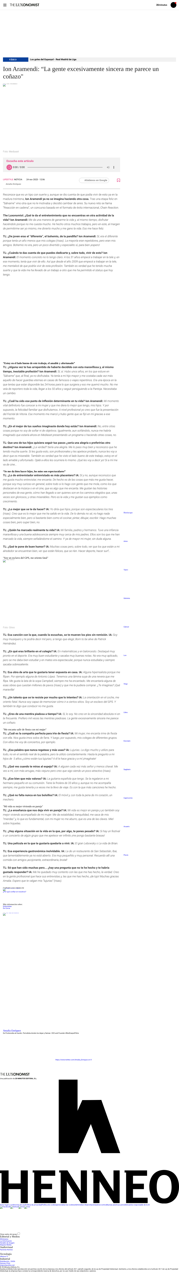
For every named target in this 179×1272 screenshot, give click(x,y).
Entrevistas (7, 906)
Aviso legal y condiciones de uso (12, 1205)
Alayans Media (5, 1245)
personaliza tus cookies (65, 1205)
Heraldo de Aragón (7, 1243)
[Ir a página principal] (24, 5)
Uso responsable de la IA (140, 1205)
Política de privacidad (33, 1205)
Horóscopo (128, 513)
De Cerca (6, 908)
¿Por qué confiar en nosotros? (14, 892)
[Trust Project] (11, 888)
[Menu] (5, 5)
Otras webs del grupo (8, 1234)
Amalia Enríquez (13, 184)
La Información (6, 1241)
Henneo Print (5, 1263)
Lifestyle (8, 179)
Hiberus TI (4, 1257)
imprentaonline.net (7, 1265)
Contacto (91, 1205)
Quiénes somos (101, 1205)
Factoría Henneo (6, 1250)
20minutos (4, 1239)
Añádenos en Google (95, 180)
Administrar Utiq (81, 1205)
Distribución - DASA (7, 1261)
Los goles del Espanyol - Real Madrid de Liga (53, 59)
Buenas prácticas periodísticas (118, 1205)
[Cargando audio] (9, 167)
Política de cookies (49, 1205)
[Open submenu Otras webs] (46, 1234)
